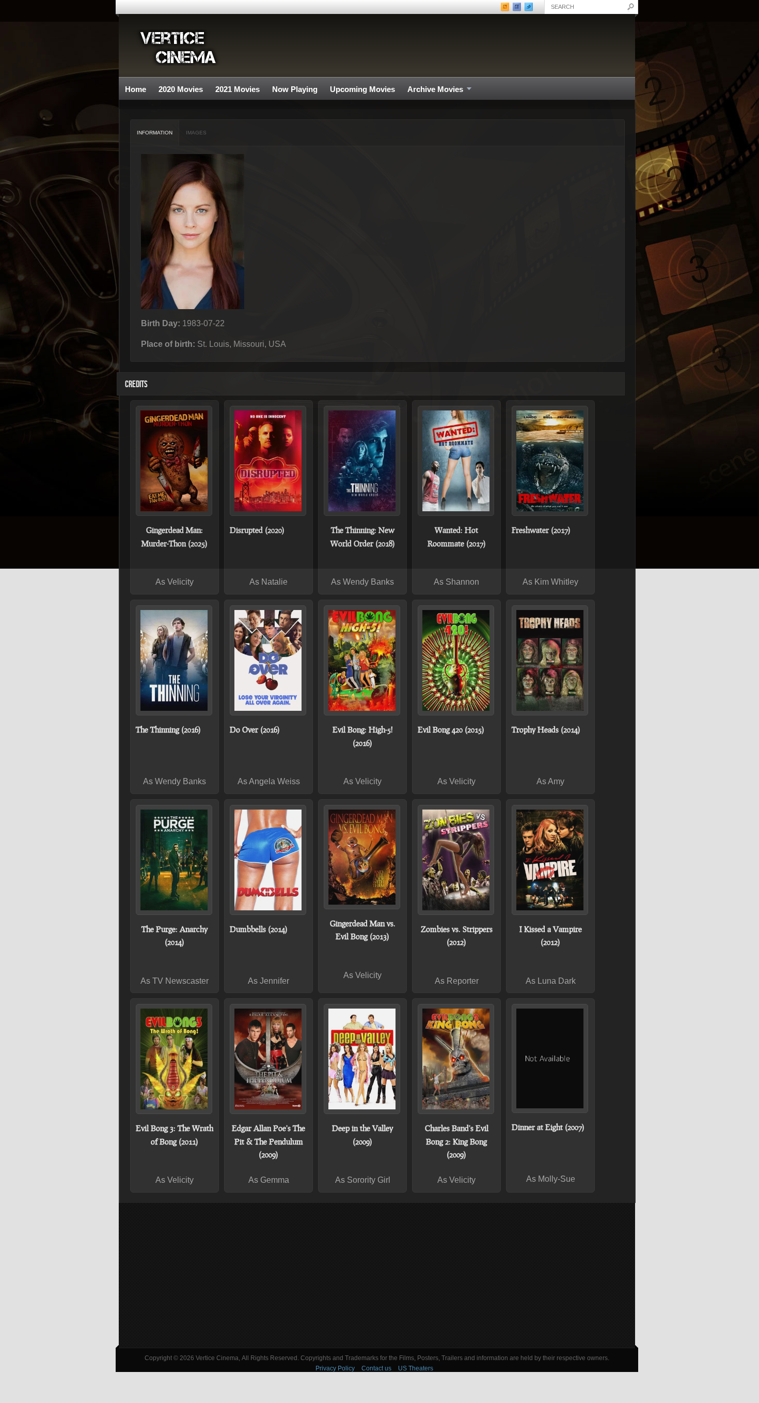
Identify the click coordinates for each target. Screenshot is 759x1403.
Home (135, 89)
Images (196, 132)
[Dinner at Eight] (550, 1058)
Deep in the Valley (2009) (362, 1134)
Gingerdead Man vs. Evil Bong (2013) (363, 930)
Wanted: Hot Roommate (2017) (457, 536)
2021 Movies (237, 89)
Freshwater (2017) (541, 530)
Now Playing (295, 89)
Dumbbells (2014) (259, 929)
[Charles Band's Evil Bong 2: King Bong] (456, 1059)
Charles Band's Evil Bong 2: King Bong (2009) (456, 1141)
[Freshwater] (550, 461)
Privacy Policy (335, 1368)
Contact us (376, 1368)
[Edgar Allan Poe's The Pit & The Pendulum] (268, 1059)
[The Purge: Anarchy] (174, 860)
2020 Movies (181, 89)
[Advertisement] (377, 1275)
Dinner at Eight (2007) (548, 1127)
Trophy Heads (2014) (546, 729)
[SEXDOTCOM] (456, 461)
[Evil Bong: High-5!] (362, 660)
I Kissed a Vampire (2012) (550, 935)
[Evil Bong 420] (456, 660)
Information (154, 132)
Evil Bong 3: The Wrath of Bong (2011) (174, 1134)
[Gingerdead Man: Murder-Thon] (174, 461)
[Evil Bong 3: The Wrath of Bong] (174, 1059)
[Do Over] (268, 660)
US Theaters (415, 1368)
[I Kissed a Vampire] (550, 860)
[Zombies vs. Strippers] (456, 860)
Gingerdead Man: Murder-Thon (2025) (174, 536)
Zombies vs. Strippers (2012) (457, 935)
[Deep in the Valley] (362, 1059)
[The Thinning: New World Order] (362, 461)
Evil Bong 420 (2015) (451, 729)
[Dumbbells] (268, 860)
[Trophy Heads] (550, 660)
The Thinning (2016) (168, 729)
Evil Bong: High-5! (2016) (363, 736)
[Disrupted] (268, 461)
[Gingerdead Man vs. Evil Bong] (362, 857)
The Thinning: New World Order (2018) (362, 536)
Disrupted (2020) (257, 530)
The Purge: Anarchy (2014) (174, 935)
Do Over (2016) (255, 729)
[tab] (155, 133)
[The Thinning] (174, 660)
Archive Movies (432, 90)
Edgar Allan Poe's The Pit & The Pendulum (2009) (268, 1141)
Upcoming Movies (362, 89)
